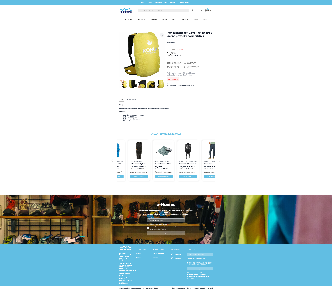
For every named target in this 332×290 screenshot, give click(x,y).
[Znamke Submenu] (199, 19)
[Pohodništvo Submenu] (146, 19)
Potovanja (153, 19)
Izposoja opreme (161, 2)
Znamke (195, 19)
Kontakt (172, 2)
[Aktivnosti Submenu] (133, 19)
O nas (150, 2)
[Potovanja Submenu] (158, 19)
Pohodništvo (141, 19)
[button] (162, 35)
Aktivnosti (128, 19)
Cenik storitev (185, 2)
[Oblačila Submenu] (168, 19)
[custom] (172, 254)
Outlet (205, 19)
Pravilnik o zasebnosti (161, 229)
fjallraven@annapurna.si (127, 270)
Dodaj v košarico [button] (203, 176)
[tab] (121, 99)
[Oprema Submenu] (189, 19)
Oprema (185, 19)
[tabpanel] (166, 113)
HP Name (121, 204)
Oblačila (164, 19)
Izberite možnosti (129, 176)
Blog (142, 2)
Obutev (174, 19)
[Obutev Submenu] (178, 19)
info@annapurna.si (125, 260)
